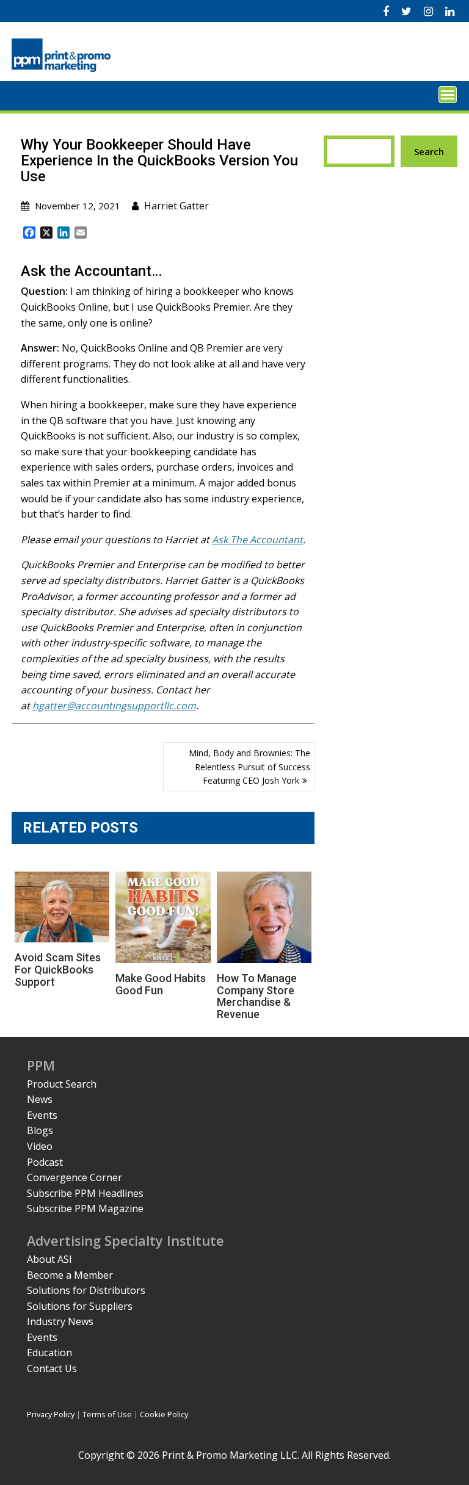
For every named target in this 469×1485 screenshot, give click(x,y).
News (40, 1099)
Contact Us (52, 1368)
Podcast (45, 1162)
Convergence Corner (74, 1177)
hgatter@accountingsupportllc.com (114, 705)
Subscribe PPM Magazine (85, 1208)
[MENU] (447, 94)
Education (49, 1352)
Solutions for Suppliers (80, 1306)
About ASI (49, 1259)
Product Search (61, 1084)
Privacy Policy (51, 1414)
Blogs (40, 1130)
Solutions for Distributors (86, 1290)
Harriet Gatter (176, 205)
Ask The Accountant (257, 539)
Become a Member (70, 1275)
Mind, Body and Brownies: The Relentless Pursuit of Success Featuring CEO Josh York (249, 766)
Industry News (60, 1321)
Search (429, 151)
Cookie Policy (164, 1414)
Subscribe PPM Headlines (85, 1193)
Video (40, 1146)
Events (42, 1115)
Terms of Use (107, 1414)
